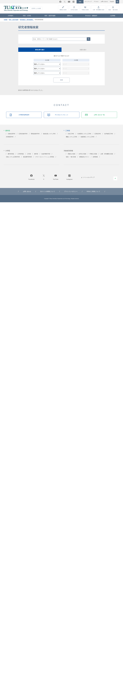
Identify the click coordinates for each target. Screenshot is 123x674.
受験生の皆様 (63, 9)
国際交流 (69, 15)
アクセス (96, 1)
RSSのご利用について (93, 191)
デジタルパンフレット (61, 115)
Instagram (73, 2)
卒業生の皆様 (85, 9)
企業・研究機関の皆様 (98, 9)
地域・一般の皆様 (113, 9)
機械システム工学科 (71, 137)
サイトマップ (88, 1)
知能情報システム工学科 (87, 137)
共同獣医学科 (9, 137)
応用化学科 (98, 133)
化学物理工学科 (108, 133)
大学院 (7, 151)
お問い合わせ (104, 1)
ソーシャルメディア (89, 177)
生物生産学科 (11, 133)
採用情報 (95, 157)
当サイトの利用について (47, 191)
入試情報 (112, 15)
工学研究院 (20, 154)
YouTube (69, 2)
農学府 (36, 154)
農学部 (7, 130)
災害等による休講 (36, 8)
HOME (5, 19)
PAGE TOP (115, 178)
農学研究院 (11, 154)
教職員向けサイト (84, 157)
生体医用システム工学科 (84, 133)
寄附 (80, 1)
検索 (88, 39)
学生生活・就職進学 (91, 15)
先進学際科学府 (45, 154)
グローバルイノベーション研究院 (44, 157)
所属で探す (83, 49)
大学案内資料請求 (24, 115)
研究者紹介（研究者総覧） (27, 19)
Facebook (60, 2)
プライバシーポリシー (71, 191)
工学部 (67, 130)
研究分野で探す (40, 49)
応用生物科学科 (23, 133)
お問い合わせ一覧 (99, 115)
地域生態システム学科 (49, 133)
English (112, 1)
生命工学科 (71, 133)
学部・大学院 (27, 15)
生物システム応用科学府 (13, 157)
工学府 (29, 154)
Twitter (65, 2)
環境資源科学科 (35, 133)
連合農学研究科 (27, 157)
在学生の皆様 (74, 9)
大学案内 (10, 15)
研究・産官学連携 (50, 15)
